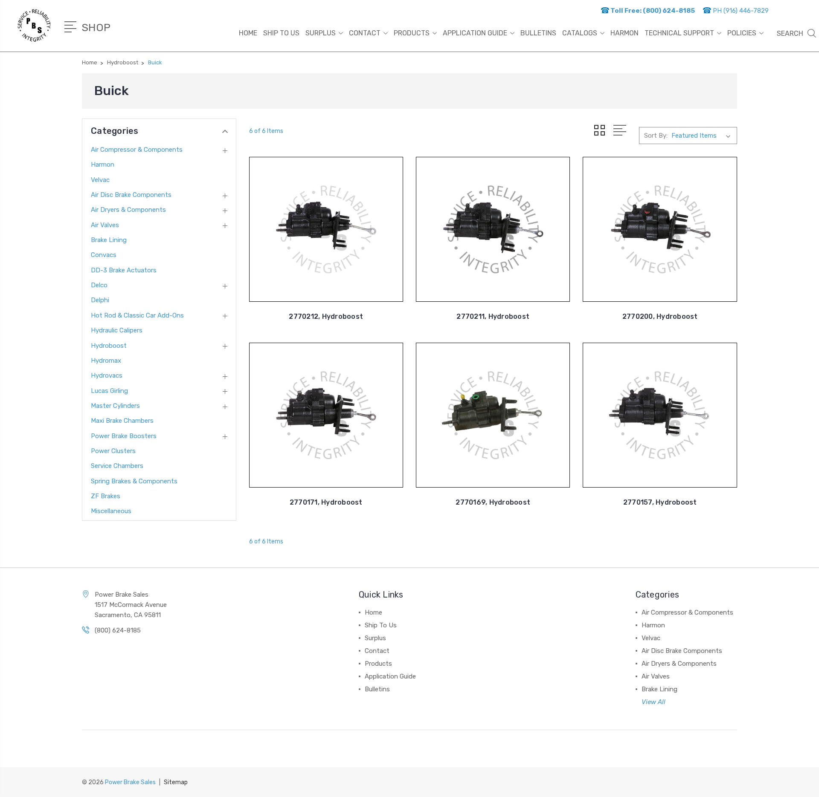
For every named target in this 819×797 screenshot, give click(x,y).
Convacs (103, 255)
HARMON (624, 33)
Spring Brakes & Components (134, 481)
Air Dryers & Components (128, 210)
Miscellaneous (111, 511)
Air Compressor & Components (137, 149)
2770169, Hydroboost (493, 502)
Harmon (102, 164)
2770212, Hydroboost (326, 316)
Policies (741, 33)
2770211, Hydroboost (492, 316)
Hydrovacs (106, 375)
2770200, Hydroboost (660, 316)
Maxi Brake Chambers (122, 420)
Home (248, 33)
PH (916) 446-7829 (740, 10)
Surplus (320, 33)
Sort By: (656, 135)
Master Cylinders (115, 406)
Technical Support (679, 33)
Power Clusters (113, 451)
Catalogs (579, 33)
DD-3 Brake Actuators (124, 270)
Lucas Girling (109, 391)
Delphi (100, 300)
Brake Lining (109, 240)
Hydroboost (109, 345)
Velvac (100, 180)
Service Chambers (117, 466)
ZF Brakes (105, 496)
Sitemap (176, 782)
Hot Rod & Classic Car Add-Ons (137, 315)
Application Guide (475, 33)
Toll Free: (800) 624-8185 (652, 10)
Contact (364, 33)
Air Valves (105, 225)
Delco (99, 285)
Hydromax (106, 360)
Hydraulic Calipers (116, 330)
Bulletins (538, 33)
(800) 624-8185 (118, 630)
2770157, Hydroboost (660, 502)
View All (653, 702)
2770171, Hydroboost (326, 502)
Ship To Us (281, 33)
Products (412, 33)
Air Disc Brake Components (131, 195)
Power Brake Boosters (124, 436)
